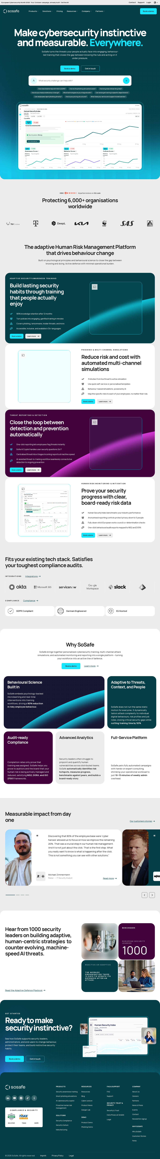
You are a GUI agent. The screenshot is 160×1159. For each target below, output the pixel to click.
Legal (109, 1119)
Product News (86, 1105)
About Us (136, 1092)
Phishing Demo (87, 1127)
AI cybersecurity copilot (65, 1101)
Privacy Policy (57, 1155)
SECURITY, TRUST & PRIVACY (115, 1104)
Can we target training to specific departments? (112, 93)
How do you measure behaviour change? (45, 93)
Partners (99, 11)
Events (135, 1110)
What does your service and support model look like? (108, 97)
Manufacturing (61, 1130)
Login (148, 2)
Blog (83, 1096)
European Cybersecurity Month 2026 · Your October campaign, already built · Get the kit (35, 2)
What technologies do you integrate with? (77, 93)
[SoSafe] (11, 11)
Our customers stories (141, 821)
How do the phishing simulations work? (83, 89)
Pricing (60, 11)
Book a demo (148, 11)
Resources (71, 11)
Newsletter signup (139, 1119)
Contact (132, 2)
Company (86, 11)
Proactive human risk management (64, 1106)
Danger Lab (85, 1110)
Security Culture (62, 1125)
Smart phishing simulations (66, 1096)
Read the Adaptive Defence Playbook (23, 990)
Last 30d (27, 116)
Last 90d (33, 116)
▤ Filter (137, 116)
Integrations (31, 576)
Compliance (29, 600)
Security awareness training (67, 1092)
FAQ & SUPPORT (113, 1087)
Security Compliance (64, 1121)
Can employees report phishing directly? (48, 97)
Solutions (47, 11)
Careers (135, 1096)
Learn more (31, 336)
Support (141, 2)
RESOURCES (86, 1087)
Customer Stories (139, 1136)
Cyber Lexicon (86, 1101)
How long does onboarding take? (111, 89)
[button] (144, 895)
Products (33, 11)
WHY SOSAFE (137, 1126)
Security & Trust (113, 1110)
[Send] (126, 80)
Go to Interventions (33, 141)
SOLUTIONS (61, 1115)
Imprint (43, 1155)
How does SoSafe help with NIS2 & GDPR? (52, 89)
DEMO (83, 1117)
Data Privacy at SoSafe (115, 1115)
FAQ (108, 1092)
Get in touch (90, 68)
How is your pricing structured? (76, 97)
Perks (134, 1141)
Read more (108, 878)
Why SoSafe (136, 1131)
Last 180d (39, 116)
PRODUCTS (60, 1087)
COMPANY (136, 1087)
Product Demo (87, 1122)
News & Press (137, 1105)
